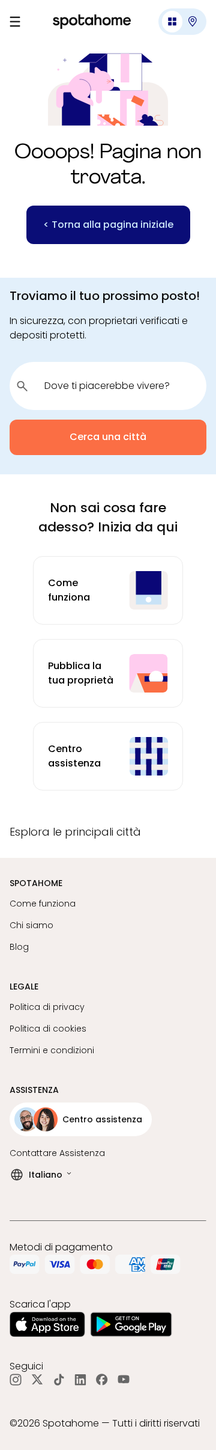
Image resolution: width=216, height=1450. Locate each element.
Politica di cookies (48, 1029)
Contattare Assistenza (57, 1153)
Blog (19, 947)
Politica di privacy (47, 1007)
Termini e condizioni (52, 1050)
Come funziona (43, 904)
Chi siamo (31, 925)
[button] (182, 21)
